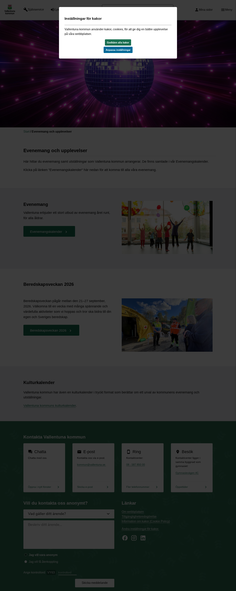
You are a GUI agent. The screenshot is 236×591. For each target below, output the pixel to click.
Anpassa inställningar (118, 50)
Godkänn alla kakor (118, 42)
